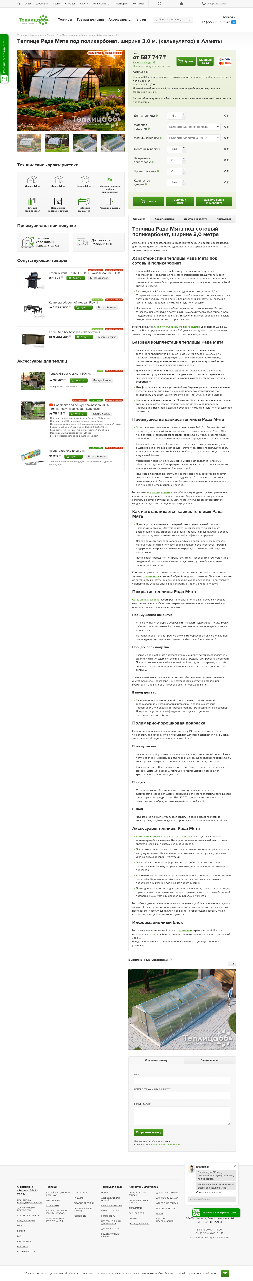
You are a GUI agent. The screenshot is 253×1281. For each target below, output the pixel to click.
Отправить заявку (148, 1132)
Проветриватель (145, 171)
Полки (159, 1214)
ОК (225, 1273)
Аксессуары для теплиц (127, 19)
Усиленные (80, 1216)
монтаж (151, 934)
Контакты (138, 3)
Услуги (84, 3)
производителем (159, 492)
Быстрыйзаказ (205, 61)
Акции (56, 3)
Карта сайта (24, 1241)
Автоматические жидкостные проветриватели (164, 836)
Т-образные (52, 1206)
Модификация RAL (146, 138)
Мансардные (53, 1200)
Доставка (42, 3)
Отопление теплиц (167, 1203)
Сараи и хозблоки (111, 1206)
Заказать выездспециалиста (214, 201)
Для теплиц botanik (167, 1193)
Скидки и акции (26, 1221)
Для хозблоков (110, 1229)
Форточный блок (145, 149)
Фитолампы (135, 1208)
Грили (104, 1193)
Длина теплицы (144, 115)
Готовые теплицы (84, 1203)
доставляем (185, 930)
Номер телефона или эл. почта (152, 1089)
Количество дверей (142, 182)
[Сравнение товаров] (181, 3)
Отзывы (70, 3)
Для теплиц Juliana (167, 1198)
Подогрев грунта (166, 1208)
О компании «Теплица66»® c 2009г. (27, 1191)
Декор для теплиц (139, 1224)
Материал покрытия (140, 127)
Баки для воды (137, 1213)
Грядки (133, 1218)
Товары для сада (90, 19)
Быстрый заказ (99, 278)
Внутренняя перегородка (143, 160)
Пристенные (81, 1193)
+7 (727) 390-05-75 (216, 22)
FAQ (19, 1236)
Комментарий (142, 1104)
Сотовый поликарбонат (146, 599)
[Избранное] (160, 3)
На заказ (79, 1198)
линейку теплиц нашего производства (177, 327)
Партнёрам (121, 3)
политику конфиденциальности (163, 1144)
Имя (136, 1074)
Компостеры (108, 1216)
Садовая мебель (110, 1211)
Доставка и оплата (28, 1215)
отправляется (151, 576)
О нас (28, 3)
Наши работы (101, 3)
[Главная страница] (19, 3)
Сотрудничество (26, 1252)
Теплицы (65, 19)
